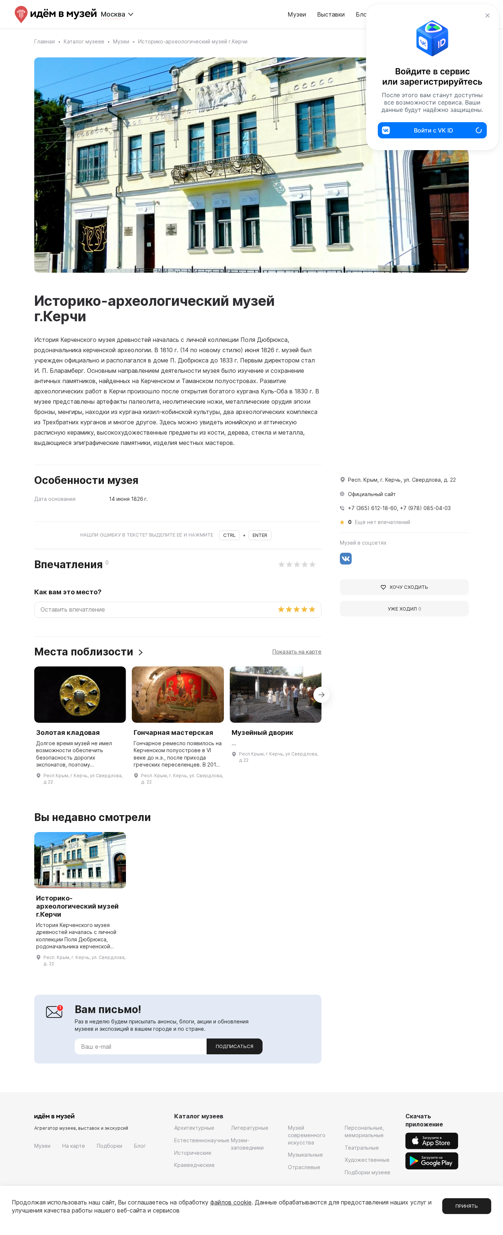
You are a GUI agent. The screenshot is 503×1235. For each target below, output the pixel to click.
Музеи (297, 14)
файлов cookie (231, 1202)
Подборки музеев (367, 1172)
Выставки (331, 14)
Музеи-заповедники (247, 1144)
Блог (140, 1146)
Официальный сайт (372, 494)
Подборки (109, 1146)
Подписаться (234, 1046)
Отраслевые (304, 1167)
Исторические (192, 1153)
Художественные (367, 1160)
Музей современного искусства (307, 1135)
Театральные (362, 1147)
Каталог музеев (84, 41)
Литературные (249, 1128)
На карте (73, 1146)
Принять (466, 1206)
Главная (44, 41)
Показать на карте (296, 651)
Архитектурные (194, 1128)
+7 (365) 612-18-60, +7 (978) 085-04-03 (399, 508)
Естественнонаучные (201, 1140)
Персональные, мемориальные (364, 1131)
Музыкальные (305, 1154)
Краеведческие (194, 1165)
